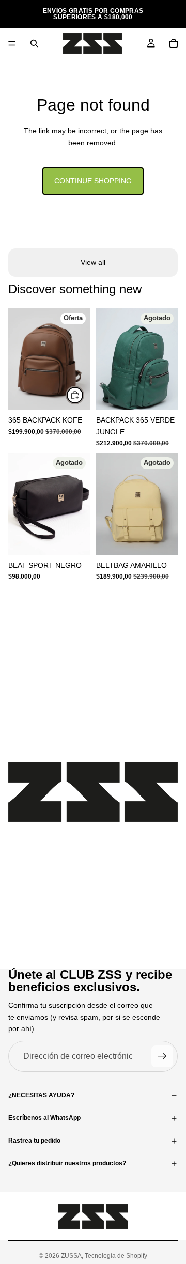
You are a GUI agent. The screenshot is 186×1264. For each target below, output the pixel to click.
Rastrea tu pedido (34, 1140)
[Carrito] (173, 43)
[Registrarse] (162, 1056)
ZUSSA (71, 1255)
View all (93, 262)
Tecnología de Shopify (116, 1255)
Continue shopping (93, 181)
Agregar (83, 395)
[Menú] (12, 43)
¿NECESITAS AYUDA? (41, 1095)
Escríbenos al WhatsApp (44, 1117)
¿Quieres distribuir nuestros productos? (67, 1163)
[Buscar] (34, 43)
